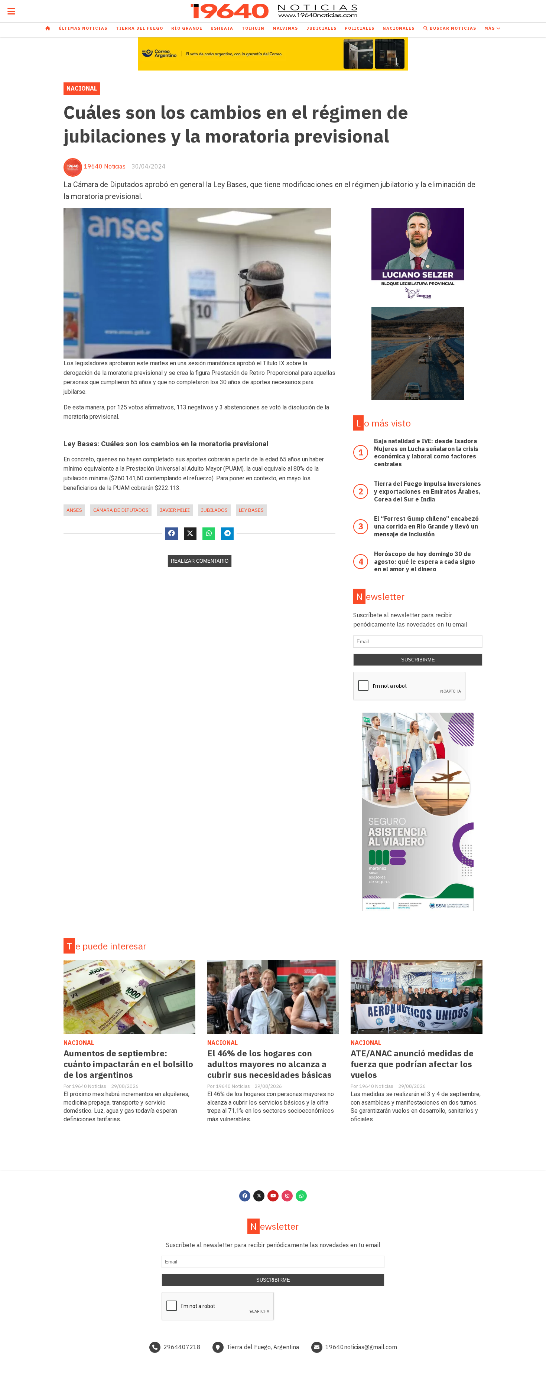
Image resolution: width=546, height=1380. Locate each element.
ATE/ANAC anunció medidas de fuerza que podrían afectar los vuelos (412, 1064)
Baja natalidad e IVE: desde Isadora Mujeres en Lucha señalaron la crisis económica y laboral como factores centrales (426, 452)
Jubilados (214, 510)
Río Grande (186, 28)
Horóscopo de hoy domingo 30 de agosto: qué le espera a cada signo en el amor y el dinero (424, 561)
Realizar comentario (199, 561)
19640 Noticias (105, 166)
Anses (74, 510)
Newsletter (380, 596)
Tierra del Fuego (139, 28)
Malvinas (285, 28)
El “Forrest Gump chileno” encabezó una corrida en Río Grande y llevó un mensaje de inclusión (426, 526)
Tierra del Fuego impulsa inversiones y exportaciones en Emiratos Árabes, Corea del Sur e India (427, 491)
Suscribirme (418, 660)
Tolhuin (253, 28)
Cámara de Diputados (121, 510)
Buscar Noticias (452, 28)
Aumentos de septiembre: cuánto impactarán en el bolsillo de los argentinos (128, 1064)
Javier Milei (175, 510)
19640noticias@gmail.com (361, 1347)
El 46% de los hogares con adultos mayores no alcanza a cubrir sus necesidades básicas (269, 1064)
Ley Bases (251, 510)
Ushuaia (222, 28)
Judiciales (321, 28)
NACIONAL (81, 88)
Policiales (359, 28)
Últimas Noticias (83, 28)
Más (490, 28)
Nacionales (399, 28)
